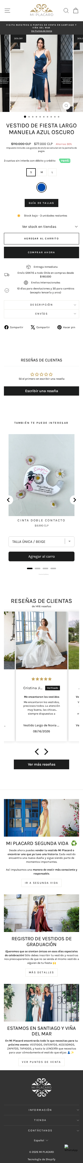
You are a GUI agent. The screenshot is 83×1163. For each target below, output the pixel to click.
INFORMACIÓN (40, 1110)
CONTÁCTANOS (40, 1130)
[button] (38, 751)
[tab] (30, 568)
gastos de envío (38, 148)
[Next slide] (74, 500)
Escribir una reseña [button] (41, 391)
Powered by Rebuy (41, 574)
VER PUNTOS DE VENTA (41, 1062)
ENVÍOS (41, 313)
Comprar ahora (41, 252)
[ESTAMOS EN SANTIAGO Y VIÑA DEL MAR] (41, 1003)
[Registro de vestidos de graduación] (41, 913)
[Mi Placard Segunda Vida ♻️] (41, 818)
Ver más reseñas (41, 764)
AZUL (41, 187)
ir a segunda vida (41, 882)
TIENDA (40, 1120)
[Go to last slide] (8, 500)
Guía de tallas (41, 202)
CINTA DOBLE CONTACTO (41, 520)
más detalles (41, 972)
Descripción (41, 304)
